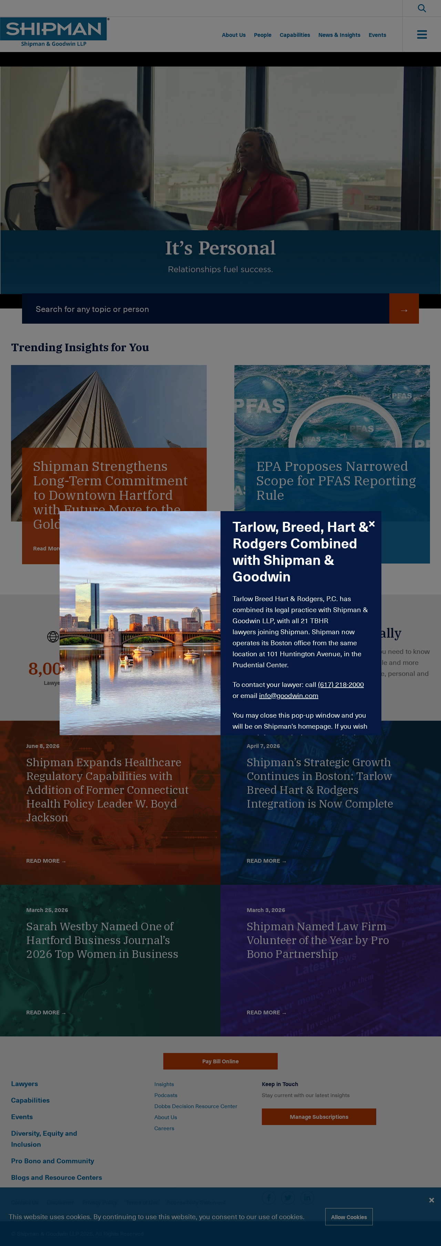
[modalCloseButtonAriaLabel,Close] (372, 523)
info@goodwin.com (288, 695)
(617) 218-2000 (341, 684)
